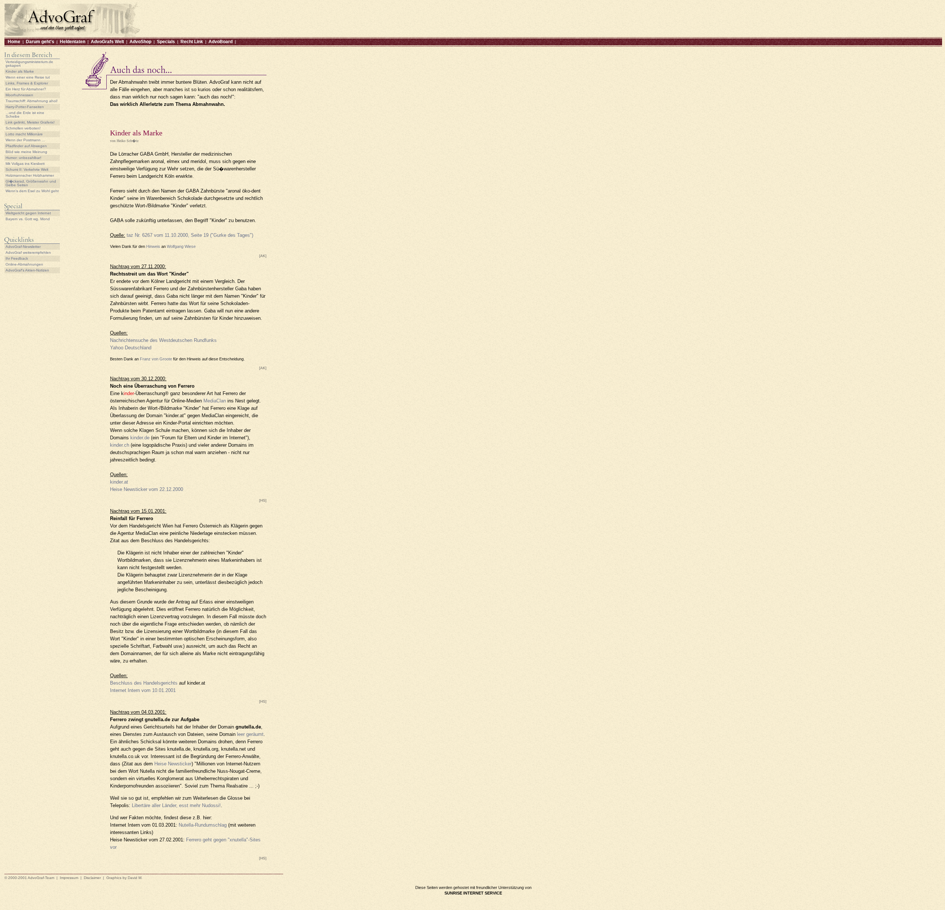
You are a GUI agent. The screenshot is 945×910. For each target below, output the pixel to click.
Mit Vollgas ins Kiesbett (25, 164)
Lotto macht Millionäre (24, 134)
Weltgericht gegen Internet (28, 213)
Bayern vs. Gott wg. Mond (28, 219)
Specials (166, 41)
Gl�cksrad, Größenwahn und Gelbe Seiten (31, 183)
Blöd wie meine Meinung (26, 152)
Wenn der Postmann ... (25, 140)
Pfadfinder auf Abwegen (26, 146)
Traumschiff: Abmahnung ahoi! (32, 101)
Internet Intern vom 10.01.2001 (143, 690)
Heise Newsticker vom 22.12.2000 (146, 489)
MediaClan (214, 401)
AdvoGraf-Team (41, 878)
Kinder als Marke (20, 71)
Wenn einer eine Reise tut (28, 77)
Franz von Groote (156, 359)
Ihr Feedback (17, 258)
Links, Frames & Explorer (27, 83)
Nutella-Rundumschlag (203, 825)
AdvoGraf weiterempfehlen (28, 252)
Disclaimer (92, 878)
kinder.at (119, 482)
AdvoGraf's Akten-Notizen (27, 270)
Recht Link (192, 41)
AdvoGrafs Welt (107, 41)
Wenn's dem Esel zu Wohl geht (32, 191)
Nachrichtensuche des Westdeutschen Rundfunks (163, 340)
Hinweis (153, 246)
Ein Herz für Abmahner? (26, 89)
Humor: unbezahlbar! (23, 158)
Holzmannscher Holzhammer (30, 175)
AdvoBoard (221, 41)
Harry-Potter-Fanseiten (25, 107)
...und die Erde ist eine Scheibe (25, 114)
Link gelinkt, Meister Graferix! (30, 122)
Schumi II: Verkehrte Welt (27, 169)
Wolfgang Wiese (181, 246)
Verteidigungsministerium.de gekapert (29, 64)
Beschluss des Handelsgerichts (144, 683)
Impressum (69, 878)
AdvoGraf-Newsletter (23, 247)
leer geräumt (250, 734)
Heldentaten (72, 41)
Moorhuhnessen (19, 95)
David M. (135, 878)
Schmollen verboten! (23, 128)
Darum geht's (40, 41)
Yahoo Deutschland (130, 347)
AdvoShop (140, 41)
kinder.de (140, 437)
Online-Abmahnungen (24, 264)
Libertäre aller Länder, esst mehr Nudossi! (176, 805)
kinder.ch (119, 445)
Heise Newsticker (173, 764)
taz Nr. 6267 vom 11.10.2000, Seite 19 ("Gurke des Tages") (190, 235)
